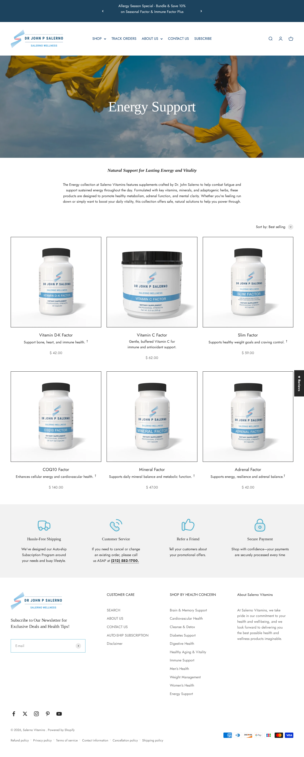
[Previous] (102, 11)
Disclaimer (114, 643)
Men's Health (179, 668)
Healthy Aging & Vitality (188, 652)
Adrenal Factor (248, 469)
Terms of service (67, 740)
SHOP (97, 38)
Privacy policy (42, 740)
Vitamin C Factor (152, 335)
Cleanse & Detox (182, 626)
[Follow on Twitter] (25, 714)
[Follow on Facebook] (14, 714)
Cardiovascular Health (186, 618)
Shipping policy (152, 740)
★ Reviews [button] (299, 383)
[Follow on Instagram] (36, 714)
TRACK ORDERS (123, 38)
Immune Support (182, 660)
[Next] (201, 11)
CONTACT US (178, 38)
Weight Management (185, 677)
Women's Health (182, 685)
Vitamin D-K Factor (56, 335)
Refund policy (20, 740)
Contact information (95, 740)
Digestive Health (182, 643)
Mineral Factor (152, 469)
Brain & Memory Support (188, 610)
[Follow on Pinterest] (48, 714)
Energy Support (181, 693)
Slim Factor (248, 335)
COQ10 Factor (56, 469)
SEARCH (113, 610)
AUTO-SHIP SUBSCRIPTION (127, 635)
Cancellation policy (125, 740)
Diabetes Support (183, 635)
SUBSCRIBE (203, 38)
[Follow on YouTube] (59, 714)
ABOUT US (150, 38)
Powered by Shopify (61, 730)
